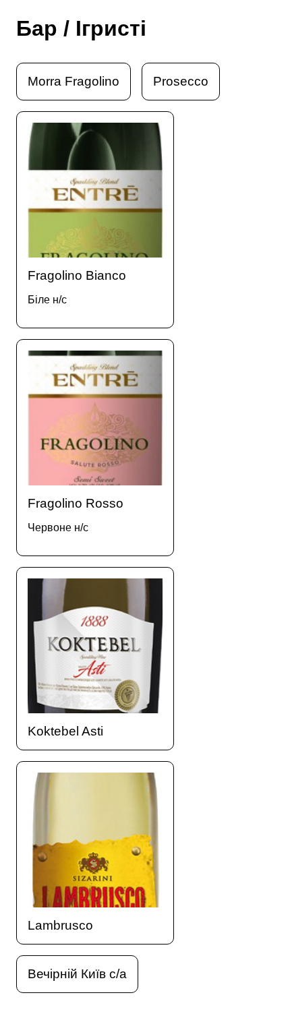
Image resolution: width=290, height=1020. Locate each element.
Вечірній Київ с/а (77, 974)
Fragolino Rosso (75, 514)
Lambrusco (60, 925)
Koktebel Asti (65, 731)
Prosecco (180, 81)
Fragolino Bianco (77, 286)
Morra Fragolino (73, 81)
